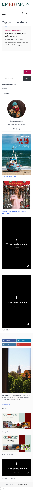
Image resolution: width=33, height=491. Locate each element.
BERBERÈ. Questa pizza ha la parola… (15, 34)
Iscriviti (27, 78)
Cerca (27, 72)
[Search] (26, 13)
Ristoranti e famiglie (15, 30)
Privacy (5, 408)
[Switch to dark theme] (22, 13)
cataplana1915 (6, 404)
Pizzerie (7, 30)
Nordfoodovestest (21, 484)
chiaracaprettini (9, 39)
